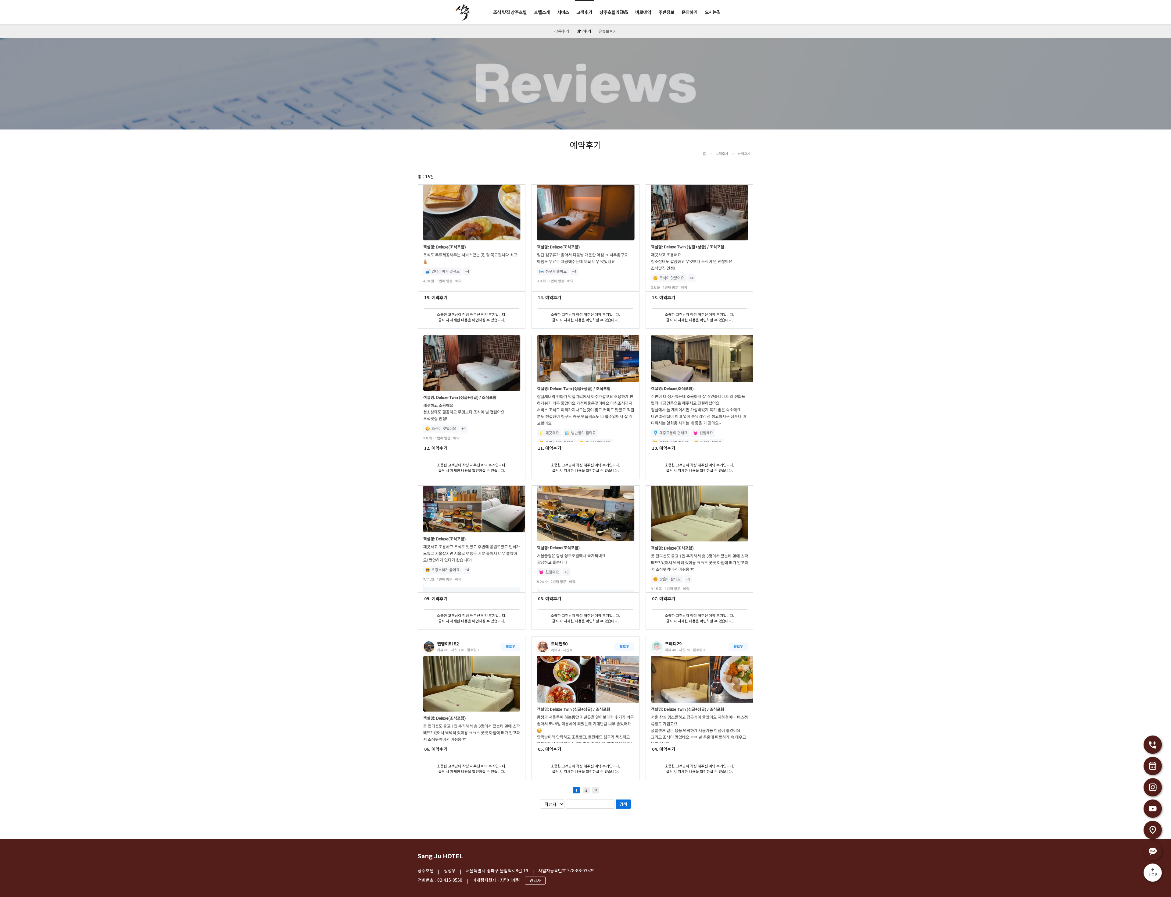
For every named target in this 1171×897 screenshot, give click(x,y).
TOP (1152, 874)
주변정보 (666, 12)
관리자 (535, 880)
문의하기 (689, 12)
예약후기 (583, 31)
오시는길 (713, 12)
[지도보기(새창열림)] (1153, 830)
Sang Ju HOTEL (440, 855)
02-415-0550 (449, 880)
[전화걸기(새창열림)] (1153, 745)
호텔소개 (542, 12)
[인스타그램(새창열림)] (1153, 787)
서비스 (563, 12)
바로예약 (643, 12)
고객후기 (584, 12)
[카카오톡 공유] (1153, 851)
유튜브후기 (607, 31)
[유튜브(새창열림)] (1153, 809)
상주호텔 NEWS (614, 12)
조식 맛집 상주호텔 (510, 12)
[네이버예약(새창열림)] (1153, 766)
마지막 (596, 790)
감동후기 (561, 31)
